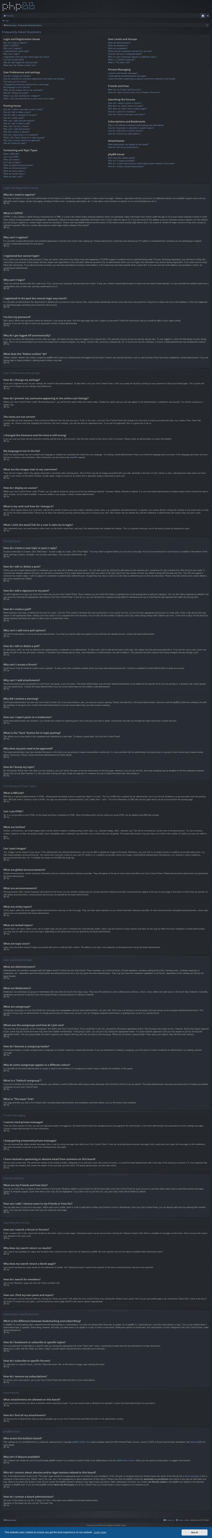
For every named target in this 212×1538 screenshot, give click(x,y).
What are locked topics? (14, 174)
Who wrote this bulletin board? (121, 158)
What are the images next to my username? (23, 90)
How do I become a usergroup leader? (125, 54)
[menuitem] (203, 15)
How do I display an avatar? (15, 93)
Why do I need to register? (15, 43)
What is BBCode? (11, 154)
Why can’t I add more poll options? (19, 121)
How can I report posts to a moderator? (20, 135)
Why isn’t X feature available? (121, 161)
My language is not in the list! (16, 87)
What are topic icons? (13, 176)
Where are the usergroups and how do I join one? (130, 51)
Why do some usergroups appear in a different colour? (132, 57)
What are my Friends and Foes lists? (124, 89)
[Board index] (18, 6)
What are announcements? (15, 168)
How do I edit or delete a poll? (16, 123)
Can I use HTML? (11, 157)
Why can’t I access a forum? (16, 126)
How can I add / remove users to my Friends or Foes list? (134, 92)
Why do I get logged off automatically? (20, 62)
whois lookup (190, 1476)
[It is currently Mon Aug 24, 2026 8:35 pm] (207, 25)
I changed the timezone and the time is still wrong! (26, 84)
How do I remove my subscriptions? (124, 134)
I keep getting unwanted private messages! (127, 76)
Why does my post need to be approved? (21, 140)
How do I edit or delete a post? (17, 112)
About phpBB (196, 1442)
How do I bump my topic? (14, 143)
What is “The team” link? (119, 62)
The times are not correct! (15, 82)
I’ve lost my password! (13, 60)
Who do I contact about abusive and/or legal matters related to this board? (141, 163)
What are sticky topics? (14, 171)
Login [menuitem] (208, 16)
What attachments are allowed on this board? (128, 144)
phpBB (73, 457)
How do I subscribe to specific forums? (125, 131)
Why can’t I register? (12, 48)
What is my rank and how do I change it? (21, 96)
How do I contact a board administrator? (126, 166)
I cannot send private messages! (123, 73)
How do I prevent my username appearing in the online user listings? (34, 79)
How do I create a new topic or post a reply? (23, 109)
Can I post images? (12, 162)
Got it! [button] (194, 1532)
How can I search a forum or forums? (124, 103)
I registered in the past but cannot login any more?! (26, 57)
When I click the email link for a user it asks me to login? (29, 98)
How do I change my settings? (17, 76)
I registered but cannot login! (16, 51)
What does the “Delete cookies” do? (19, 65)
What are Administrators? (119, 43)
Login (7, 20)
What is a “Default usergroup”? (121, 60)
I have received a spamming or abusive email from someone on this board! (141, 79)
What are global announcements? (18, 165)
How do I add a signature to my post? (20, 115)
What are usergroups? (118, 48)
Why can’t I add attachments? (16, 129)
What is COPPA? (11, 45)
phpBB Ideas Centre (125, 1460)
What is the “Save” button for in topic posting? (24, 137)
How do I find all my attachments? (123, 147)
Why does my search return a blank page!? (127, 109)
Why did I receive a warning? (16, 132)
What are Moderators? (118, 45)
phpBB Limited (78, 1442)
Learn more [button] (100, 1532)
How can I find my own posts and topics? (126, 114)
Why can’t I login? (11, 54)
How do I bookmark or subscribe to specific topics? (131, 128)
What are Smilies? (11, 159)
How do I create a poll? (13, 118)
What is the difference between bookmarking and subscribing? (136, 125)
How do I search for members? (122, 112)
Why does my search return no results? (125, 106)
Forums (10, 15)
